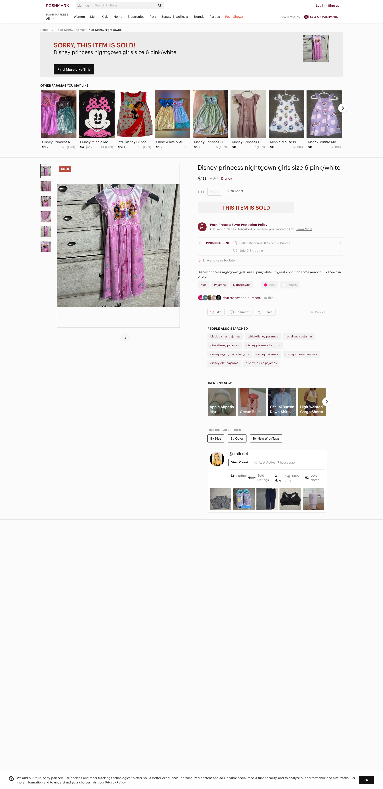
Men (93, 17)
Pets (153, 17)
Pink (272, 285)
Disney (226, 178)
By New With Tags (266, 438)
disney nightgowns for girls (229, 354)
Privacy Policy (115, 782)
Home (118, 17)
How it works (289, 16)
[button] (85, 5)
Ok (366, 780)
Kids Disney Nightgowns (105, 30)
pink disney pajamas (224, 345)
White (292, 285)
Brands (199, 17)
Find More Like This (73, 69)
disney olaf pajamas (224, 363)
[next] (342, 108)
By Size (215, 438)
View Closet (239, 462)
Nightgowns (241, 285)
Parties (215, 17)
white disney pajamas (263, 336)
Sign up (334, 6)
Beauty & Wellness (175, 17)
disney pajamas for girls (263, 345)
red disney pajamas (299, 336)
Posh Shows (234, 17)
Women (79, 17)
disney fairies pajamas (261, 363)
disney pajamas (267, 354)
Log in (320, 6)
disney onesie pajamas (301, 354)
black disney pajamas (225, 336)
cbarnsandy (232, 298)
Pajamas (220, 285)
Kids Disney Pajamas (71, 30)
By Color (237, 438)
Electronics (136, 17)
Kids (105, 17)
